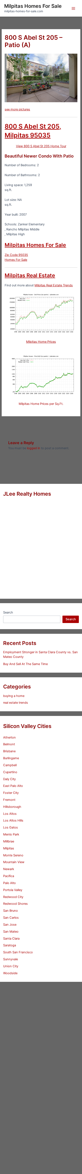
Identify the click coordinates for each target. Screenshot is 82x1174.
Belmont (9, 744)
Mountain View (13, 862)
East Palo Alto (13, 786)
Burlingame (11, 758)
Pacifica (8, 876)
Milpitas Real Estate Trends (53, 285)
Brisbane (9, 751)
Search (8, 612)
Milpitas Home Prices (41, 342)
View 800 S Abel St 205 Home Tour (41, 146)
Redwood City (13, 897)
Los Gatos (10, 827)
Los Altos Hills (13, 820)
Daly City (9, 779)
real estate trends (15, 703)
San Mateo (11, 931)
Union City (10, 966)
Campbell (10, 765)
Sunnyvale (10, 959)
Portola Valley (12, 890)
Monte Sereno (13, 855)
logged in (33, 448)
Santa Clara (11, 938)
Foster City (11, 793)
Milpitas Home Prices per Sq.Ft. (41, 404)
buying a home (13, 696)
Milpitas (8, 848)
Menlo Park (11, 834)
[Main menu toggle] (73, 8)
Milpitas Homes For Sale (33, 6)
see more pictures (17, 109)
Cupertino (10, 772)
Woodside (10, 973)
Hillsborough (12, 807)
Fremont (9, 800)
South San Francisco (18, 952)
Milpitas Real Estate (30, 275)
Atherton (9, 737)
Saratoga (9, 945)
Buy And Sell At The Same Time (25, 664)
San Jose (9, 924)
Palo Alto (9, 883)
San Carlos (11, 918)
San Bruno (10, 911)
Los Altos (10, 814)
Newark (8, 869)
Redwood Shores (15, 904)
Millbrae (8, 841)
